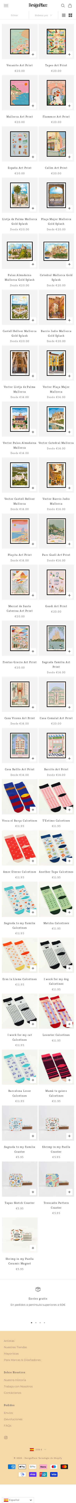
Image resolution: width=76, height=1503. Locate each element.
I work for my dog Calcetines (56, 981)
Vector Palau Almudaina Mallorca (20, 445)
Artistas (9, 1341)
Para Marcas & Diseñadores (22, 1360)
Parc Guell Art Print (56, 555)
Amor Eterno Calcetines (19, 872)
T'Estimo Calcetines (56, 820)
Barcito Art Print (56, 769)
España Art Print (20, 167)
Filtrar (14, 15)
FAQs (7, 1425)
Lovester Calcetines (56, 1035)
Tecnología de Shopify (50, 1458)
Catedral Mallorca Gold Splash (56, 277)
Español (13, 1499)
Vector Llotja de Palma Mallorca (20, 389)
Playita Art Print (20, 555)
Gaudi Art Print (56, 606)
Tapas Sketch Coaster (20, 1203)
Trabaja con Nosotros (18, 1386)
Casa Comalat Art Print (56, 718)
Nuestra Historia (15, 1380)
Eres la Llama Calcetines (20, 979)
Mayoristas (11, 1353)
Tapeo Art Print (56, 65)
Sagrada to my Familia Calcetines (19, 925)
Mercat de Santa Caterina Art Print (20, 608)
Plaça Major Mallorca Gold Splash (56, 221)
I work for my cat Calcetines (20, 1037)
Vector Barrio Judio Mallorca (56, 501)
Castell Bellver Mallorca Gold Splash (20, 333)
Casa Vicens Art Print (19, 718)
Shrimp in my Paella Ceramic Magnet (20, 1261)
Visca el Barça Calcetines (19, 820)
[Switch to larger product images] (63, 15)
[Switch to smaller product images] (70, 15)
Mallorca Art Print (19, 116)
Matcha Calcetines (56, 923)
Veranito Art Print (20, 65)
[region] (38, 1301)
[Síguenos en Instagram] (6, 1437)
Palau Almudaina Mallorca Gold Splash (20, 277)
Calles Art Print (56, 167)
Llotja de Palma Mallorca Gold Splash (19, 221)
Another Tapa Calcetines (56, 872)
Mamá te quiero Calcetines (56, 1093)
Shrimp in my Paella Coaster (56, 1149)
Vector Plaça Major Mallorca (56, 389)
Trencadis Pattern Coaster (56, 1205)
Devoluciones (13, 1419)
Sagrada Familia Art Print (56, 664)
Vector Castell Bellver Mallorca (19, 501)
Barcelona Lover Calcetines (19, 1093)
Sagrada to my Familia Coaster (19, 1149)
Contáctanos (12, 1393)
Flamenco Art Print (56, 116)
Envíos (8, 1413)
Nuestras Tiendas (15, 1347)
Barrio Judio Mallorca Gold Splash (56, 333)
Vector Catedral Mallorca (56, 443)
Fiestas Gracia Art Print (20, 662)
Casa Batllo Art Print (20, 769)
